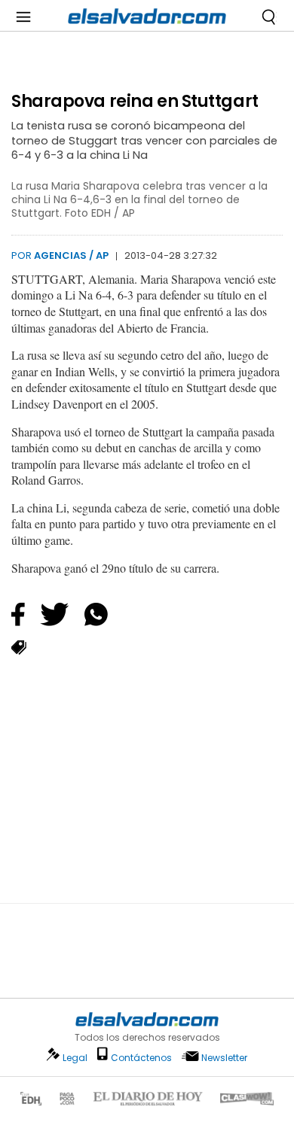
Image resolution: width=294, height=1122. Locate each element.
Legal (75, 1057)
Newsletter (224, 1057)
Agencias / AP (71, 255)
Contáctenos (141, 1057)
